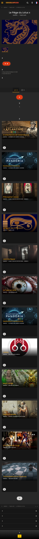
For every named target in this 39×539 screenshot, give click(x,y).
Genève (5, 7)
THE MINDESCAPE (13, 292)
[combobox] (32, 2)
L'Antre (5, 352)
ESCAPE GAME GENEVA (14, 354)
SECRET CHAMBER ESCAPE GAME (17, 416)
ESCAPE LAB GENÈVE (14, 385)
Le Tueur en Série (9, 290)
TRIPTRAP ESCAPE (13, 478)
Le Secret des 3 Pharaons (13, 228)
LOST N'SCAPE (12, 447)
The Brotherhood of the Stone (14, 477)
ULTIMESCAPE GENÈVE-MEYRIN (16, 168)
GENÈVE (15, 15)
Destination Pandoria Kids (13, 321)
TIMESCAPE (22, 15)
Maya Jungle (8, 383)
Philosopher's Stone (11, 197)
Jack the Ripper (9, 259)
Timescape (11, 7)
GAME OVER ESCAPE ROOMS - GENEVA (18, 199)
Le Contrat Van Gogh (11, 445)
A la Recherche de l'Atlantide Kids (16, 135)
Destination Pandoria (11, 166)
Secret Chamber (9, 414)
